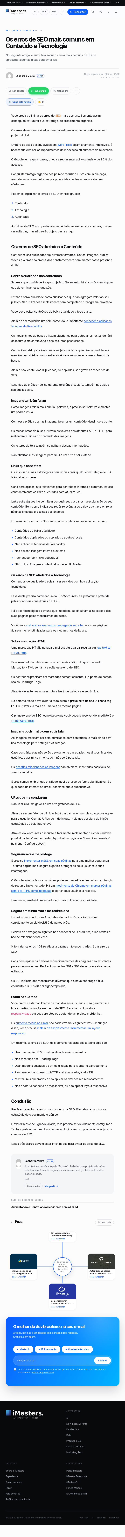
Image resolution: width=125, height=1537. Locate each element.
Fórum (9, 1488)
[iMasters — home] (16, 11)
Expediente (12, 1476)
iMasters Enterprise (37, 2)
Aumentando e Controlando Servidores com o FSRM (44, 1207)
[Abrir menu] (116, 12)
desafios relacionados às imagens (38, 767)
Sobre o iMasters (15, 1470)
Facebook (114, 1517)
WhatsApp (40, 91)
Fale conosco (13, 1493)
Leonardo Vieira (34, 1161)
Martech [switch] (24, 1349)
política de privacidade (42, 1372)
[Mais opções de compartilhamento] (76, 90)
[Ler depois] (108, 12)
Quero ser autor (14, 1482)
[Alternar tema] (100, 12)
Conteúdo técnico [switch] (78, 1349)
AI (35, 11)
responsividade (21, 1013)
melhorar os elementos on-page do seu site (54, 625)
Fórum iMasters (77, 2)
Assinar (102, 1360)
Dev (44, 11)
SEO (58, 115)
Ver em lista (104, 1222)
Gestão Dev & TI (75, 1446)
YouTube (84, 1517)
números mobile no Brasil (32, 1023)
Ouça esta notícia (19, 102)
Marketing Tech (74, 1452)
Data (54, 11)
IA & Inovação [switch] (48, 1349)
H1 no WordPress (22, 720)
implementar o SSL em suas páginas (47, 860)
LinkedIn (101, 1517)
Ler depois (18, 91)
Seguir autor (33, 1186)
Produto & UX (73, 1440)
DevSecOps (72, 1429)
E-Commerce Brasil (100, 2)
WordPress (64, 144)
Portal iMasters (14, 2)
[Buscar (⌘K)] (93, 12)
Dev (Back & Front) (18, 30)
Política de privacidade (18, 1499)
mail (27, 1179)
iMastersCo (58, 2)
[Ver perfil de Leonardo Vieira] (18, 1174)
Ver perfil (51, 1186)
